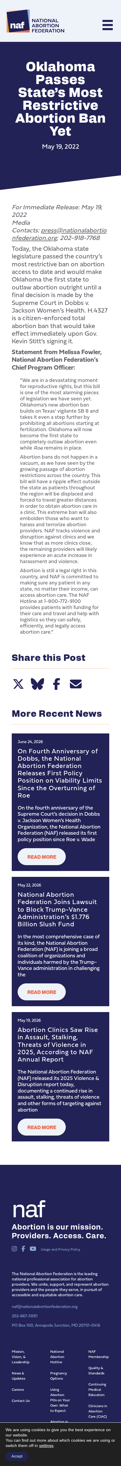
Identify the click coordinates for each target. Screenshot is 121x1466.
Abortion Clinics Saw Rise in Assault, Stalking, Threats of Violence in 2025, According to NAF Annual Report (58, 1044)
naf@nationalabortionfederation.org (45, 1306)
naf (28, 1207)
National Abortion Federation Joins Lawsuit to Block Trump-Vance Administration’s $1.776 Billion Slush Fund (57, 909)
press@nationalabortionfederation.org (59, 233)
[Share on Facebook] (56, 684)
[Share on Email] (75, 684)
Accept (16, 1456)
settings (46, 1445)
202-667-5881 (25, 1316)
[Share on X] (18, 684)
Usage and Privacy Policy (60, 1249)
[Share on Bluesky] (37, 684)
